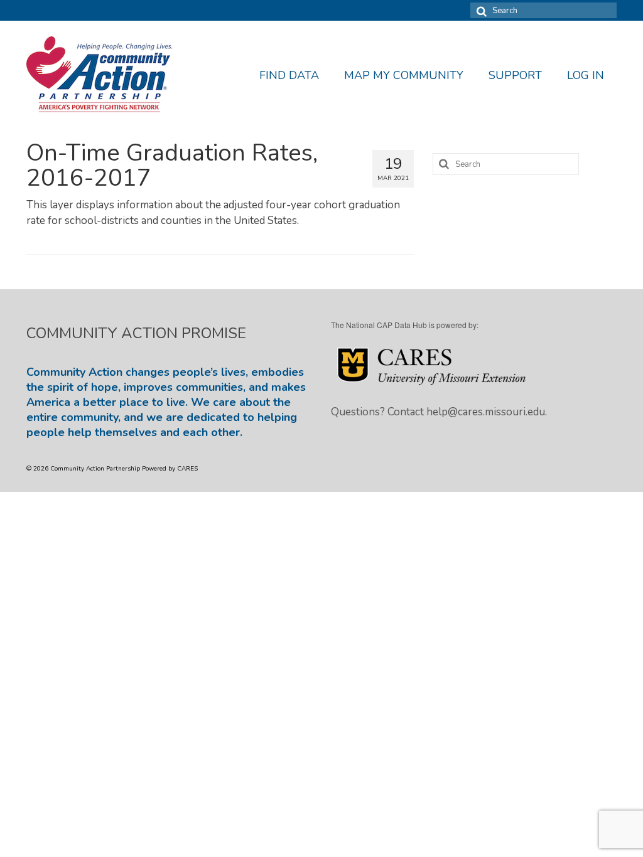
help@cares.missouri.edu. (486, 412)
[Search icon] (479, 10)
